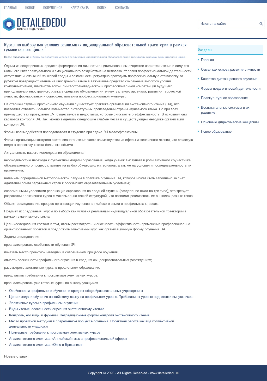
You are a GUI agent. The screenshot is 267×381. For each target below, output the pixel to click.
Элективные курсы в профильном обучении (43, 303)
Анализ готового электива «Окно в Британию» (45, 345)
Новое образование (16, 57)
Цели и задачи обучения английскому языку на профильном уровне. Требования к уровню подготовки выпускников (100, 297)
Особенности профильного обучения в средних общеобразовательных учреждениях (76, 291)
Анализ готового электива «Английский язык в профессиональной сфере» (68, 339)
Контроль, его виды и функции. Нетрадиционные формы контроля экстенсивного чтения (79, 315)
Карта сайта (80, 7)
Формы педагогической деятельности (230, 88)
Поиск (101, 7)
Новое (30, 7)
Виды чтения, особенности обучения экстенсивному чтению (56, 309)
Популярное (52, 7)
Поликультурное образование (224, 98)
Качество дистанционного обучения (229, 79)
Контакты (122, 7)
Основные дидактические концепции (230, 122)
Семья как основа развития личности (230, 69)
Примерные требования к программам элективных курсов (54, 332)
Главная (10, 7)
